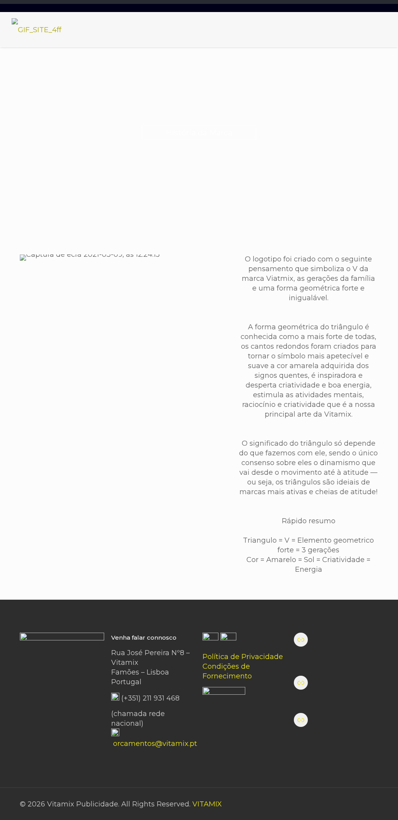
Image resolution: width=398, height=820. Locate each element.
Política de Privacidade (242, 656)
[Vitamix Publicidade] (36, 29)
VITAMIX (207, 804)
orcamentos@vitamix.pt (155, 743)
